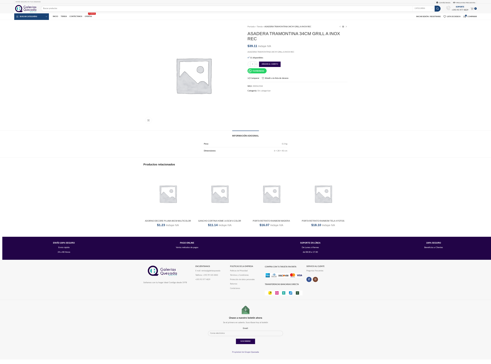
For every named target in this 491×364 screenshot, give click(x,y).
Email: (245, 328)
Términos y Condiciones (239, 275)
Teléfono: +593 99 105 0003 (206, 275)
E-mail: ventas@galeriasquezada (207, 271)
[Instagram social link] (315, 279)
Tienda (260, 27)
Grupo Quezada (252, 352)
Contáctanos (235, 288)
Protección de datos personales (242, 279)
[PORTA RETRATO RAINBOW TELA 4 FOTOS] (323, 193)
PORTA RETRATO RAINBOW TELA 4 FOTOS (323, 221)
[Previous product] (340, 26)
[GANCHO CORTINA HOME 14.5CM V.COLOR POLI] (219, 193)
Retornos (233, 284)
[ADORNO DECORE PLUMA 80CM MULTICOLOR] (168, 193)
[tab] (245, 134)
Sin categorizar (264, 91)
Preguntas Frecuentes (314, 271)
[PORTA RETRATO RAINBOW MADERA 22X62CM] (271, 193)
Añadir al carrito (270, 64)
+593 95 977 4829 (460, 10)
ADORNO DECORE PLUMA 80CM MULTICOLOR (168, 221)
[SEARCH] (438, 9)
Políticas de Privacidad (239, 271)
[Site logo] (25, 8)
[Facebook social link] (309, 279)
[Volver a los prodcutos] (343, 26)
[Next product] (346, 26)
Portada (251, 27)
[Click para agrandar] (148, 120)
